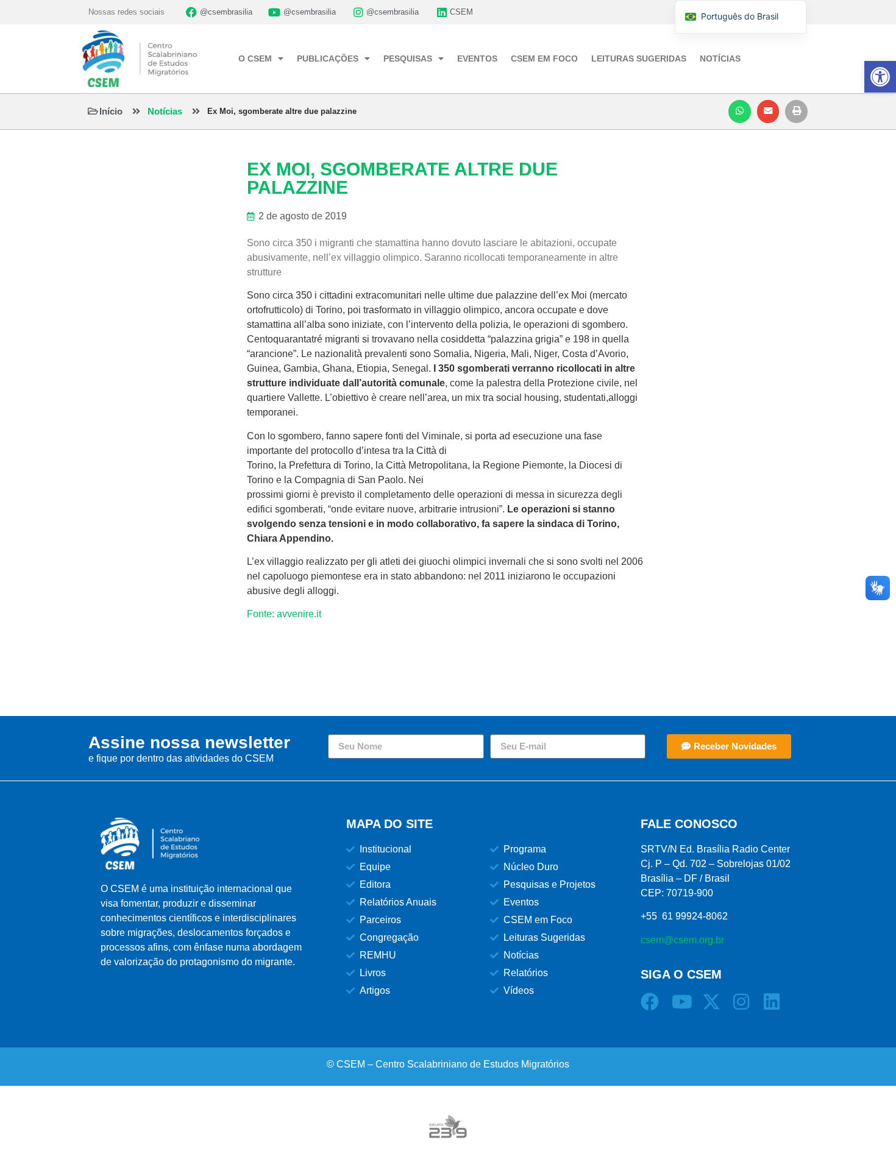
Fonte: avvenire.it (284, 614)
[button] (739, 111)
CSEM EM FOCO (544, 58)
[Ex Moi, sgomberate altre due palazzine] (196, 111)
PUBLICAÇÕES (327, 58)
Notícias (165, 111)
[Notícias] (136, 111)
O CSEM (255, 58)
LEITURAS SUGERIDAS (638, 58)
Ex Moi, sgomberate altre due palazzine (282, 111)
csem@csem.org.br (682, 940)
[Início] (93, 111)
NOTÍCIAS (720, 58)
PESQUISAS (407, 58)
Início (111, 111)
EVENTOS (477, 58)
